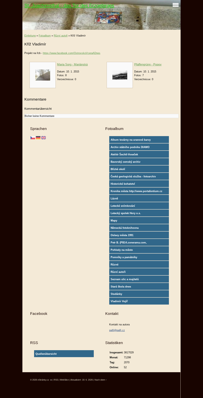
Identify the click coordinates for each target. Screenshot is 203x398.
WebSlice (64, 380)
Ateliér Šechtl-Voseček (124, 154)
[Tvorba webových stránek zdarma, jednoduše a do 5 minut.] (51, 380)
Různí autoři (61, 35)
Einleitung (30, 35)
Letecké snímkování (123, 205)
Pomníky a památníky (124, 257)
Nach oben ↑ (101, 380)
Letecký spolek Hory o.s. (126, 213)
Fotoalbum (45, 35)
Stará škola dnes (121, 286)
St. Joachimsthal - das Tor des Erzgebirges (69, 5)
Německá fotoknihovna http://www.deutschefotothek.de (130, 228)
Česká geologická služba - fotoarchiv (133, 176)
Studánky (116, 293)
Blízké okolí (118, 169)
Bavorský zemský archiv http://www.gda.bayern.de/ (127, 162)
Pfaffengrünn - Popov (148, 64)
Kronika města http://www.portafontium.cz (136, 191)
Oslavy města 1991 (122, 235)
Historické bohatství (123, 183)
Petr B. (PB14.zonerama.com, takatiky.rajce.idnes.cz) (129, 243)
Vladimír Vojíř (119, 301)
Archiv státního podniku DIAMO (130, 147)
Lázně (114, 198)
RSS (56, 380)
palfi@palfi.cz (117, 330)
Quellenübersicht (45, 353)
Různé (114, 264)
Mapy (114, 220)
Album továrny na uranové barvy (131, 139)
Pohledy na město (122, 249)
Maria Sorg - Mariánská (72, 64)
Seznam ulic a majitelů (125, 279)
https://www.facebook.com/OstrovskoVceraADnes (71, 53)
